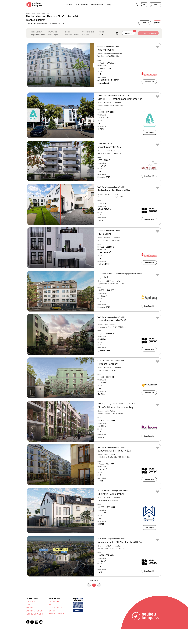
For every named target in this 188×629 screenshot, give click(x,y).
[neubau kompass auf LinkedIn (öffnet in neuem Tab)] (36, 622)
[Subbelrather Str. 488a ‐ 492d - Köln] (94, 464)
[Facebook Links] (27, 622)
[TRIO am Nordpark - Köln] (94, 377)
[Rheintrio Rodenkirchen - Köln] (94, 510)
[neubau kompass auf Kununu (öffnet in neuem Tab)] (77, 605)
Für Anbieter (82, 4)
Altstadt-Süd (45, 13)
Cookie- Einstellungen (56, 612)
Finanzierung (97, 4)
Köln (37, 13)
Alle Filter (129, 32)
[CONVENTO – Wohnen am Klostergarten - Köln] (94, 115)
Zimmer (67, 32)
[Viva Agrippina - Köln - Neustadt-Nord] (94, 65)
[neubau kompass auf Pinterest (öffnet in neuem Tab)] (41, 622)
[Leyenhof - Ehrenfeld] (94, 291)
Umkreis (102, 32)
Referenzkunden (34, 614)
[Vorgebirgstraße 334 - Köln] (94, 161)
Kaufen (69, 4)
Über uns (30, 602)
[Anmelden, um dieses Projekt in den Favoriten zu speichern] (157, 47)
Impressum (54, 602)
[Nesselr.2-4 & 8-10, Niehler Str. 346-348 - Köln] (94, 556)
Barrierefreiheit (34, 611)
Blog (109, 4)
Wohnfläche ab (88, 32)
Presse (29, 605)
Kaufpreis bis (53, 32)
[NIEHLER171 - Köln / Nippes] (94, 247)
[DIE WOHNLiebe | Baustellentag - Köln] (94, 421)
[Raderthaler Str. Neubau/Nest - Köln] (94, 204)
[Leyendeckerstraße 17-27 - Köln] (94, 334)
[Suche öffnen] (136, 4)
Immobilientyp (36, 32)
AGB (51, 605)
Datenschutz (55, 608)
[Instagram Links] (32, 622)
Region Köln (30, 13)
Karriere (30, 608)
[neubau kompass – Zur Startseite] (34, 4)
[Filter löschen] (117, 33)
